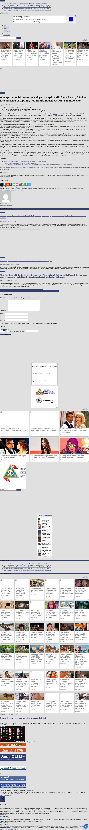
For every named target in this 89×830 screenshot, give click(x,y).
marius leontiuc (76, 188)
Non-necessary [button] (4, 822)
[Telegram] (29, 184)
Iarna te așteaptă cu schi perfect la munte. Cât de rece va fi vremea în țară (26, 261)
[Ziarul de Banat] (13, 746)
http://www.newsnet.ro (6, 205)
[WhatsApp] (23, 184)
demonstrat (36, 188)
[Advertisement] (44, 349)
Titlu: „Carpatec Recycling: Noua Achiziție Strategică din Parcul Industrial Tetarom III (27, 10)
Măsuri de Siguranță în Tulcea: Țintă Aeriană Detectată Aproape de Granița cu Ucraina (27, 7)
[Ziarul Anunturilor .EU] (13, 787)
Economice (6, 31)
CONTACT (6, 35)
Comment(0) (20, 105)
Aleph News (5, 169)
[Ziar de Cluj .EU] (13, 760)
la (53, 188)
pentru (12, 190)
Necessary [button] (3, 814)
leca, (56, 188)
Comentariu (3, 310)
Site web (2, 320)
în (42, 188)
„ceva (6, 188)
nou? (82, 188)
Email (2, 317)
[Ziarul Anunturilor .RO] (13, 770)
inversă (51, 188)
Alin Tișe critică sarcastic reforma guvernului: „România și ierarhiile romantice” (25, 3)
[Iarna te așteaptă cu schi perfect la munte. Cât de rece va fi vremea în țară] (44, 242)
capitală (30, 188)
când (25, 188)
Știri (4, 25)
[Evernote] (14, 184)
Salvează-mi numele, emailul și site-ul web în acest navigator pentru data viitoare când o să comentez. (30, 323)
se (18, 190)
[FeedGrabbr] (44, 557)
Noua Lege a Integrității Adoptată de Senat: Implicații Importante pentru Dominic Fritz (27, 5)
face (40, 188)
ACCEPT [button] (12, 795)
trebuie (21, 190)
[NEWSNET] (13, 780)
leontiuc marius (67, 188)
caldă (22, 188)
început (46, 188)
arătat (18, 188)
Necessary (5, 816)
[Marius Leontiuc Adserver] (0, 773)
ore (9, 190)
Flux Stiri (6, 27)
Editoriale (6, 28)
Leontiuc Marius (29, 790)
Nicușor (55, 114)
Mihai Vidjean (12, 105)
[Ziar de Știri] (13, 751)
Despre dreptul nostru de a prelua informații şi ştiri (23, 718)
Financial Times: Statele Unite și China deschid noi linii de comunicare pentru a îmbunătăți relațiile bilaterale (29, 291)
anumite (12, 188)
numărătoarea (3, 190)
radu (16, 190)
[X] (1, 184)
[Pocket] (17, 184)
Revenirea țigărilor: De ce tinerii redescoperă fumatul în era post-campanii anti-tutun (26, 8)
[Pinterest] (10, 184)
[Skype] (26, 184)
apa (16, 188)
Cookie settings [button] (4, 795)
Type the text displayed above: (17, 331)
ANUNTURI (7, 33)
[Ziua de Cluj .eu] (0, 763)
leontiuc (60, 188)
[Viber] (20, 184)
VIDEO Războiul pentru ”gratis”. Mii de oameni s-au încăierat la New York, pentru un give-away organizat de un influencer (37, 164)
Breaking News (7, 30)
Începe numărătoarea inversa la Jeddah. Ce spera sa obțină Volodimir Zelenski (24, 161)
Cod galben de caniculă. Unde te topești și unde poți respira (19, 163)
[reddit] (7, 184)
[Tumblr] (4, 184)
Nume (2, 313)
